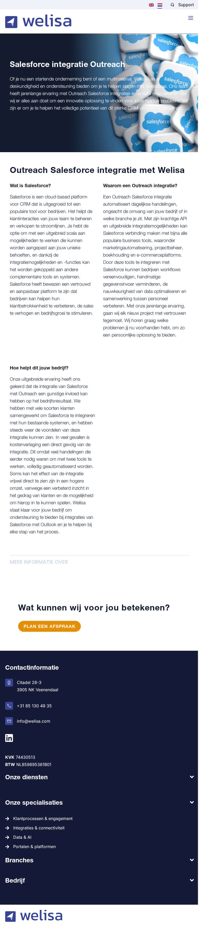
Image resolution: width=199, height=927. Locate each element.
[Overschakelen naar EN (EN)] (151, 4)
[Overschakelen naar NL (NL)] (160, 5)
